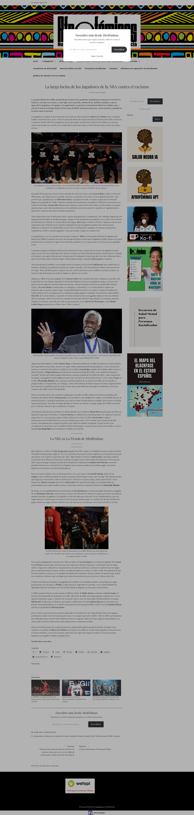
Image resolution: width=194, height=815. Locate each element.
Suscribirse (119, 49)
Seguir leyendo (97, 56)
